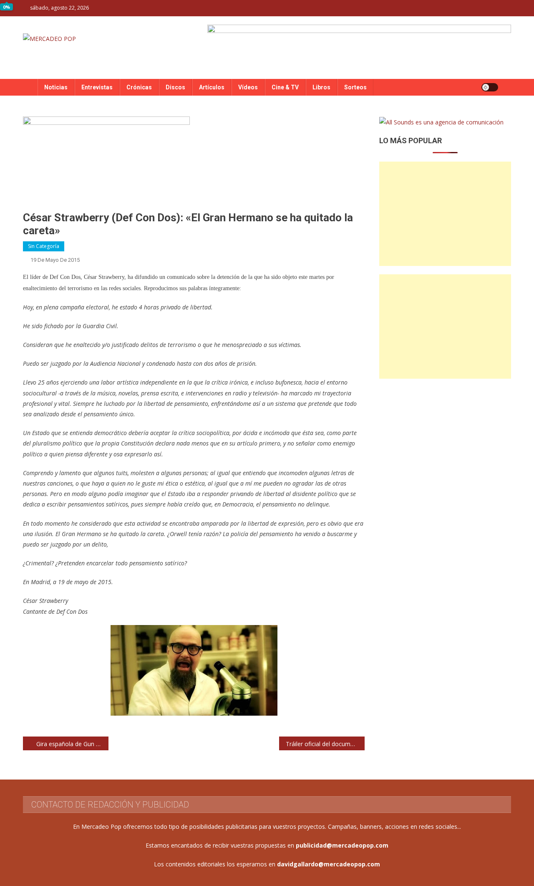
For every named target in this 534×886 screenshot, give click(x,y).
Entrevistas (97, 87)
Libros (321, 87)
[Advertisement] (445, 214)
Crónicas (139, 87)
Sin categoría (43, 246)
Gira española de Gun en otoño (72, 744)
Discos (175, 87)
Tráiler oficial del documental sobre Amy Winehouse (325, 744)
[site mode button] (489, 87)
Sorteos (355, 87)
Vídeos (248, 87)
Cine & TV (285, 87)
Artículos (211, 87)
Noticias (56, 87)
